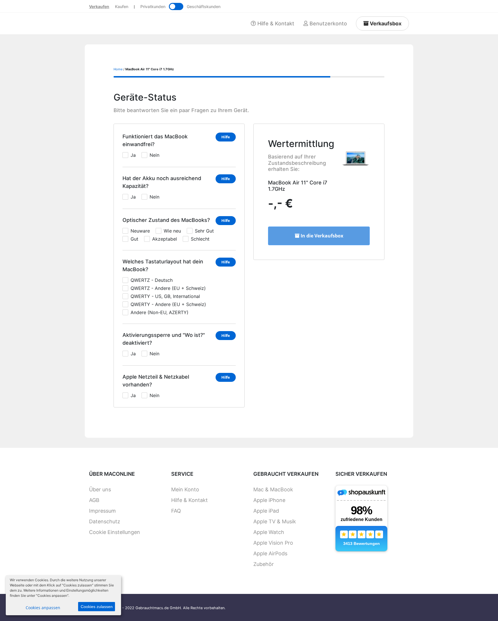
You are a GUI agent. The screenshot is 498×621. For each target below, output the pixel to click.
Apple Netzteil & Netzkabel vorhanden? (155, 381)
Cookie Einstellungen (114, 532)
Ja (133, 155)
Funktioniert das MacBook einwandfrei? (155, 140)
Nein (154, 155)
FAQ (176, 511)
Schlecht (200, 239)
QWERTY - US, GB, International (165, 296)
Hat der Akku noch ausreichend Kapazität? (161, 182)
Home (118, 69)
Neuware (140, 231)
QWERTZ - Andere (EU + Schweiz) (168, 288)
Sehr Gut (204, 231)
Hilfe (225, 136)
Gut (134, 239)
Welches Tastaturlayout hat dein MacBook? (162, 265)
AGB (94, 500)
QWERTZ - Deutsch (152, 280)
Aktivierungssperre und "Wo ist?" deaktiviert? (163, 339)
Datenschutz (104, 521)
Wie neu (172, 231)
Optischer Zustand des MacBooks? (166, 220)
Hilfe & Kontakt (189, 500)
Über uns (100, 489)
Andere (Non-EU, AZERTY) (159, 312)
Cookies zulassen (97, 606)
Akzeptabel (164, 239)
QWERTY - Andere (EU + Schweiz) (168, 304)
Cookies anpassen (43, 607)
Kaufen (121, 6)
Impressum (102, 511)
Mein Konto (185, 489)
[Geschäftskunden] (176, 6)
